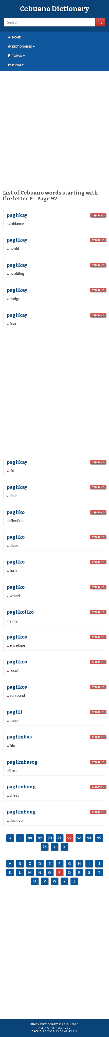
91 (60, 838)
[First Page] (10, 838)
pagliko (16, 512)
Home (16, 37)
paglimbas (19, 737)
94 (89, 838)
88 (30, 838)
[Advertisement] (54, 129)
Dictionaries (22, 46)
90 (50, 838)
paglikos (17, 637)
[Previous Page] (20, 838)
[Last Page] (64, 847)
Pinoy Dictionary (44, 1024)
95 (99, 838)
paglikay (17, 215)
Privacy (18, 64)
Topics (17, 55)
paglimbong (21, 787)
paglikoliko (20, 612)
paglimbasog (22, 762)
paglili (15, 712)
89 (40, 838)
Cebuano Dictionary (54, 9)
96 (45, 847)
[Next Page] (54, 847)
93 (79, 838)
